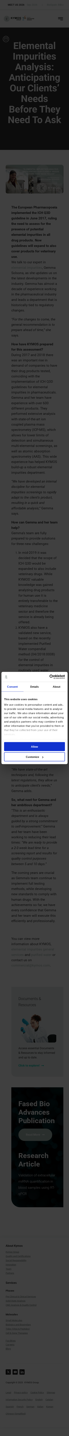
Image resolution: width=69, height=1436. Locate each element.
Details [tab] (34, 686)
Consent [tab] (12, 686)
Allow (34, 746)
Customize (32, 756)
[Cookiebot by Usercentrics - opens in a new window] (49, 677)
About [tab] (57, 686)
